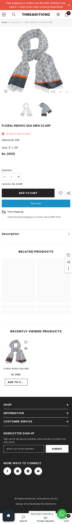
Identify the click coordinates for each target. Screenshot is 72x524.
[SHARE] (67, 193)
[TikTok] (28, 471)
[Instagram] (17, 471)
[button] (60, 92)
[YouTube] (38, 471)
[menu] (4, 14)
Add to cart (28, 193)
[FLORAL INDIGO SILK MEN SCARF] (16, 352)
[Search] (14, 14)
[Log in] (58, 14)
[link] (18, 307)
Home (4, 22)
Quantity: (7, 170)
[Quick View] (25, 348)
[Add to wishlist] (60, 193)
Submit (57, 449)
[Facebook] (7, 471)
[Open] (9, 515)
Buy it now (36, 203)
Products (15, 22)
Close (69, 5)
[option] (36, 61)
